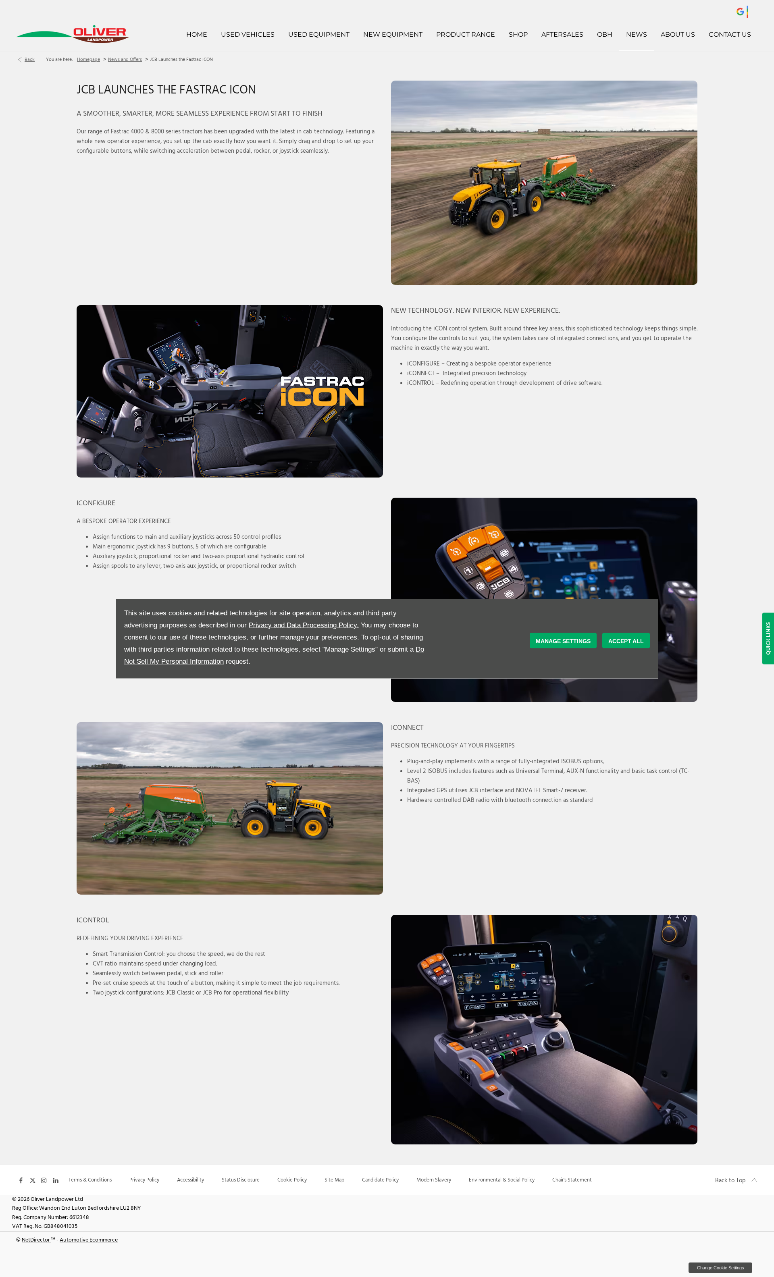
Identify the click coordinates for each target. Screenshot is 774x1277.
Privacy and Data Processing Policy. (304, 625)
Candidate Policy (380, 1180)
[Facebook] (21, 1180)
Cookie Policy (292, 1180)
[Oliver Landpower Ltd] (86, 34)
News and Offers (125, 60)
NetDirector (36, 1240)
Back (30, 60)
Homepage (88, 60)
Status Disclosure (241, 1180)
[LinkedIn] (55, 1180)
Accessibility (190, 1180)
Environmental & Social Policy (502, 1180)
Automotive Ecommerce (89, 1240)
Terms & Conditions (90, 1180)
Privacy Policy (144, 1180)
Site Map (334, 1180)
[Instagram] (44, 1180)
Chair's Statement (572, 1180)
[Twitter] (32, 1180)
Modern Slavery (433, 1180)
